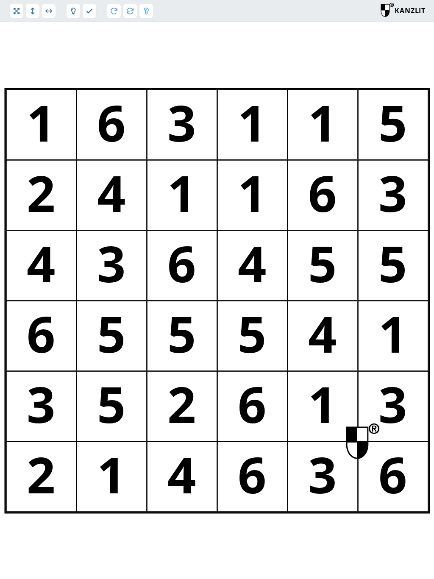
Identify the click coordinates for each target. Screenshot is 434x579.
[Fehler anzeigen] (89, 11)
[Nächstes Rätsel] (114, 11)
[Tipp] (73, 11)
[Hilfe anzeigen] (146, 11)
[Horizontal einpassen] (49, 11)
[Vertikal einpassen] (32, 11)
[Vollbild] (16, 11)
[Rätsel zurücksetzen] (130, 11)
